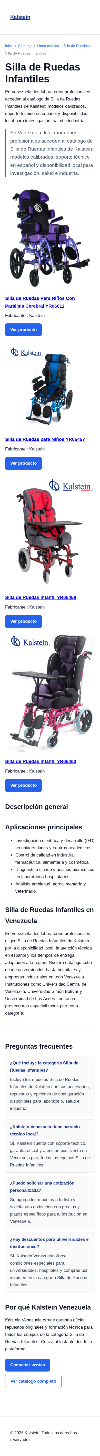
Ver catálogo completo (33, 1381)
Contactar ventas (27, 1364)
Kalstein (20, 17)
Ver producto (23, 329)
